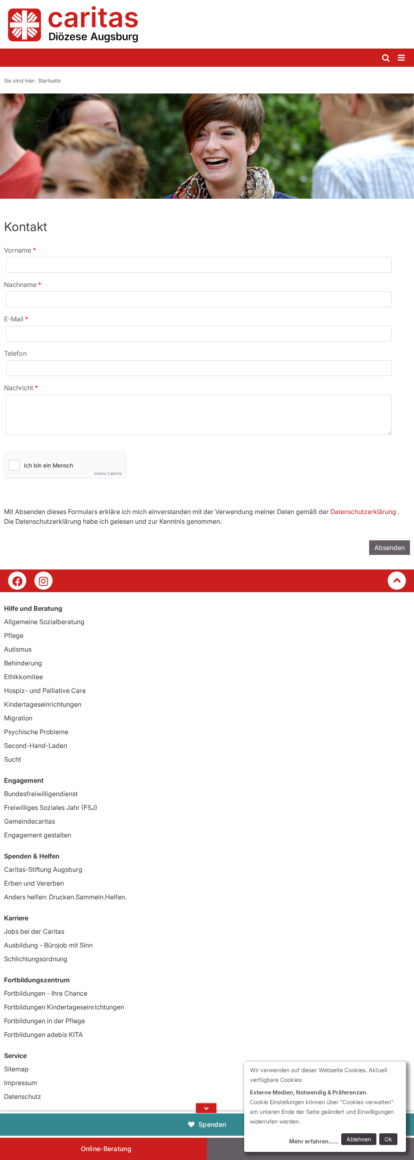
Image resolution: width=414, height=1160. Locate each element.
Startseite (49, 80)
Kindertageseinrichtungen (42, 704)
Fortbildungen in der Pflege (44, 1021)
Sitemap (16, 1069)
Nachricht (19, 388)
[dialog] (325, 1107)
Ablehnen (358, 1139)
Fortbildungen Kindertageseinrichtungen (64, 1007)
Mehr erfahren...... (313, 1141)
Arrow (206, 1108)
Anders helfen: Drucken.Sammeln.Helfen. (65, 897)
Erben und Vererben (34, 883)
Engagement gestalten (37, 835)
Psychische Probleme (36, 732)
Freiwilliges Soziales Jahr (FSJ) (50, 807)
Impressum (20, 1083)
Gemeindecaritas (29, 821)
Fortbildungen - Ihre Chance (45, 993)
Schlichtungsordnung (36, 959)
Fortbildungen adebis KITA (43, 1034)
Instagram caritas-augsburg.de (43, 581)
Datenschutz (22, 1096)
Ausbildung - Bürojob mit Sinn (48, 945)
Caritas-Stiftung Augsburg (43, 869)
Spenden (212, 1124)
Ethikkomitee (23, 677)
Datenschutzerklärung (363, 512)
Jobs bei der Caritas (34, 931)
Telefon (15, 353)
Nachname (21, 284)
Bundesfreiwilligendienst (41, 794)
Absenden (389, 548)
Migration (18, 718)
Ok (388, 1139)
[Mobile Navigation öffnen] (402, 58)
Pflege (13, 635)
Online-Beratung (106, 1149)
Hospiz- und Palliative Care (45, 690)
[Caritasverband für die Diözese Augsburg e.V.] (207, 24)
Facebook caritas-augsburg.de (17, 581)
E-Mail (14, 319)
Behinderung (23, 663)
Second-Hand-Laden (35, 745)
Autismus (18, 649)
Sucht (12, 759)
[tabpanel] (207, 146)
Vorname (18, 250)
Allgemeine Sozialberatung (44, 622)
